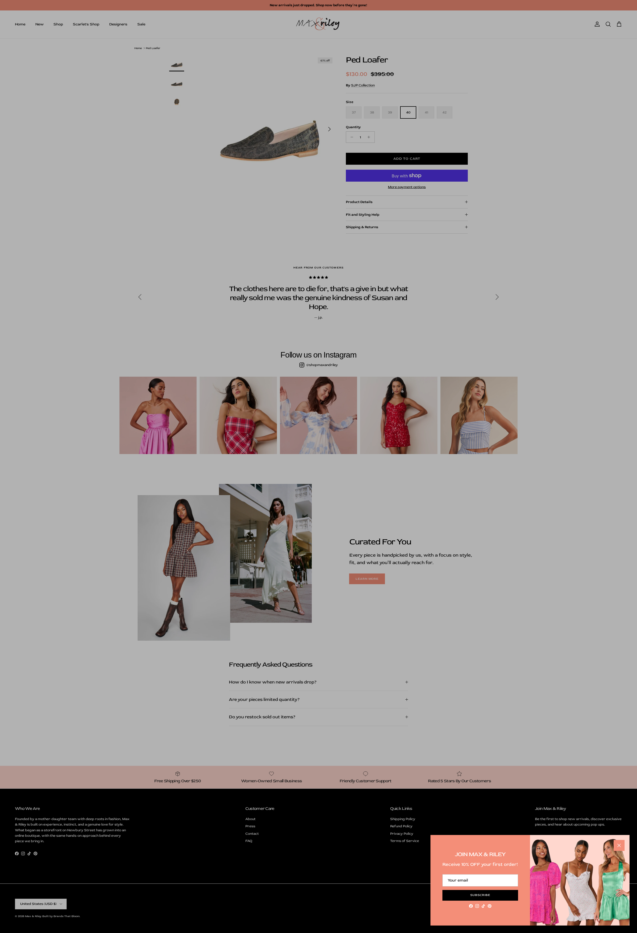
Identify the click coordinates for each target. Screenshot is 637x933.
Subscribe (480, 895)
